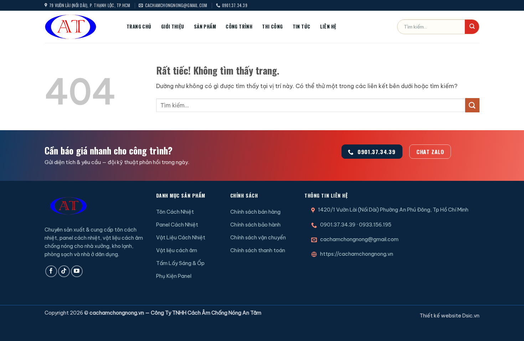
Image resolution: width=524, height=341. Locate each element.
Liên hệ (328, 26)
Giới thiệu (172, 26)
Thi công (272, 26)
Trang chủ (139, 26)
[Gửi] (472, 27)
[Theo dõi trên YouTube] (77, 271)
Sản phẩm (205, 26)
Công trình (239, 26)
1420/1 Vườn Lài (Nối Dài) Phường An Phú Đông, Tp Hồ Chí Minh (393, 210)
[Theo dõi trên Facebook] (51, 271)
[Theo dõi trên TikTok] (64, 271)
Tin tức (301, 26)
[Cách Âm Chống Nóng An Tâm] (80, 27)
